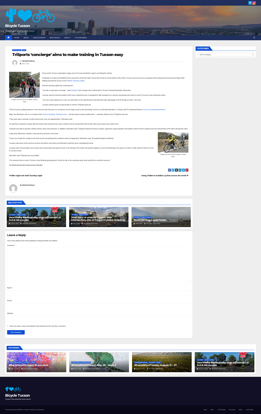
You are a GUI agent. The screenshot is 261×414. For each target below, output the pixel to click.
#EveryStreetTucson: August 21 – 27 (155, 365)
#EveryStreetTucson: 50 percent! (28, 365)
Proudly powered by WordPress (14, 409)
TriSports (74, 90)
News (26, 38)
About (67, 38)
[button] (254, 38)
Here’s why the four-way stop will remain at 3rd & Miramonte (35, 218)
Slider (23, 214)
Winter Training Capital (75, 81)
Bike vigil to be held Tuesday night (26, 175)
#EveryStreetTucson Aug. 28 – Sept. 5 (93, 365)
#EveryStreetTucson (15, 362)
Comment (11, 245)
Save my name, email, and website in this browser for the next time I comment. (38, 326)
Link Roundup (39, 38)
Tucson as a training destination (153, 109)
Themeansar (40, 409)
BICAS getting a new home (150, 219)
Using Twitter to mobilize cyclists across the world (164, 175)
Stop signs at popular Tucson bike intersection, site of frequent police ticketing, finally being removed (98, 220)
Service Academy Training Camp (54, 114)
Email (9, 300)
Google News (17, 50)
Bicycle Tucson (17, 26)
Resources (55, 38)
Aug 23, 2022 (203, 369)
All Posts (12, 214)
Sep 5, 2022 (77, 369)
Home (16, 38)
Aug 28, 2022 (140, 369)
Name (10, 288)
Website (10, 313)
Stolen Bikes (81, 38)
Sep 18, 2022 (15, 369)
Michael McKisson (28, 61)
